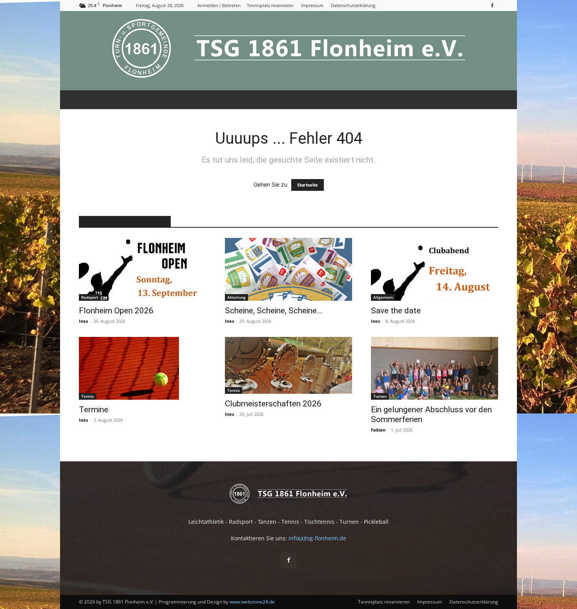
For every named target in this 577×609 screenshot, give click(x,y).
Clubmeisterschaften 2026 (273, 403)
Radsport (89, 297)
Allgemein (383, 297)
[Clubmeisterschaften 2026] (288, 365)
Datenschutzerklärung (353, 5)
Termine (93, 409)
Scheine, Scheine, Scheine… (273, 310)
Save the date (396, 310)
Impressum (312, 5)
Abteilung (236, 297)
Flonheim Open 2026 (116, 310)
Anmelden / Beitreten (219, 5)
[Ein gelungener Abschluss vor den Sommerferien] (434, 368)
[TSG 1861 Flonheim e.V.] (288, 50)
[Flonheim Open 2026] (142, 269)
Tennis (87, 396)
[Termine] (142, 368)
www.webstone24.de (252, 601)
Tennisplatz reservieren (270, 5)
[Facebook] (492, 5)
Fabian (378, 430)
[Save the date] (434, 269)
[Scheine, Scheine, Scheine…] (288, 269)
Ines (83, 321)
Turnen (380, 396)
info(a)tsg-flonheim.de (317, 538)
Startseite (307, 185)
